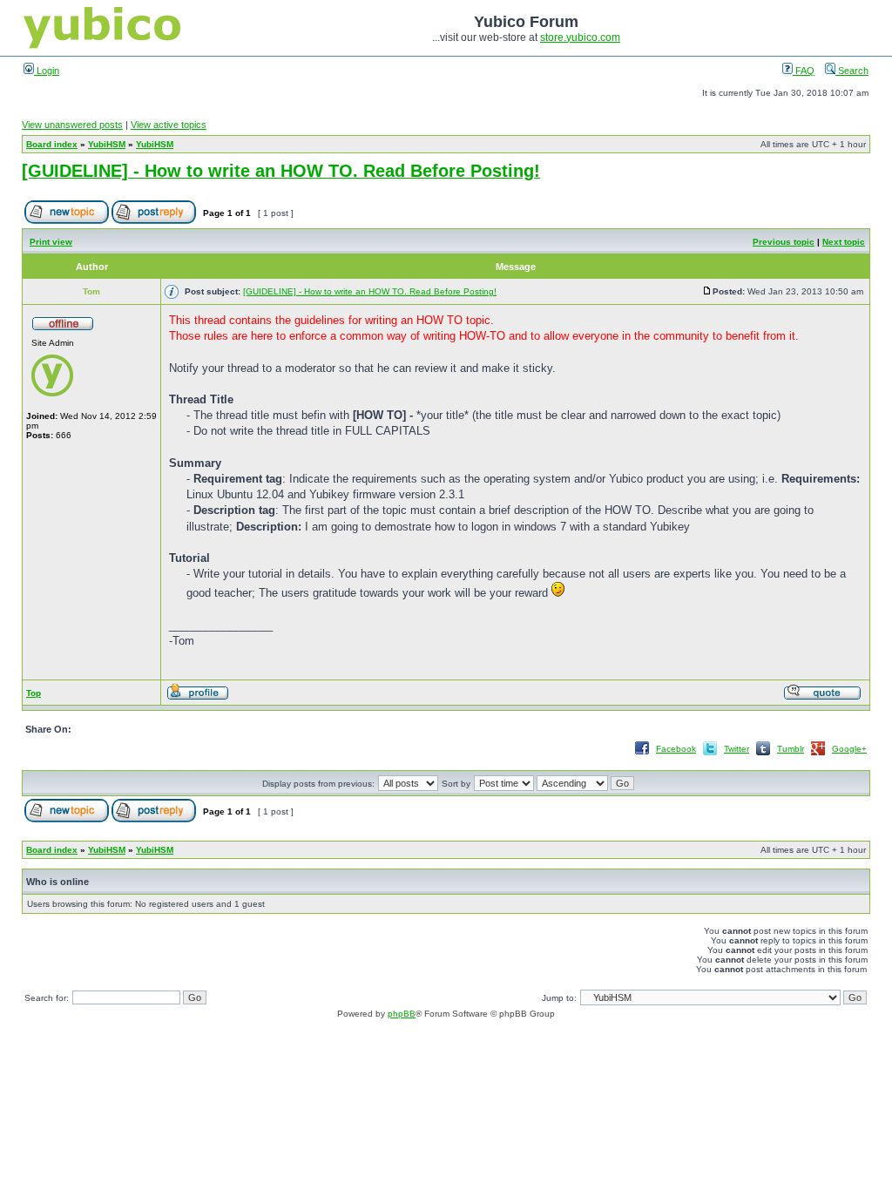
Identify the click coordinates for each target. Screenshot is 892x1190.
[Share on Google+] (818, 754)
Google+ (849, 749)
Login (46, 70)
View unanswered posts (72, 124)
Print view (51, 242)
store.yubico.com (580, 37)
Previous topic (783, 242)
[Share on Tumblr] (763, 754)
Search (851, 70)
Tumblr (790, 749)
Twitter (736, 749)
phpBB (402, 1013)
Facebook (676, 749)
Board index (52, 144)
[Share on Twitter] (710, 754)
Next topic (843, 242)
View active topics (168, 124)
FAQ (803, 70)
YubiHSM (106, 144)
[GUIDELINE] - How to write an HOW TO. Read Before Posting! (281, 170)
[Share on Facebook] (642, 754)
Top (33, 693)
